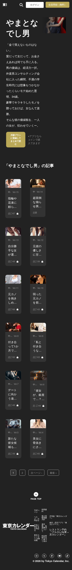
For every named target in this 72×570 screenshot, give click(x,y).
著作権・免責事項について (44, 527)
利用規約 (44, 510)
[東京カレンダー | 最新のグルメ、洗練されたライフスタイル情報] (5, 4)
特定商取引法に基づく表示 (44, 538)
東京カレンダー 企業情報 (37, 537)
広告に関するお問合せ (36, 527)
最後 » (53, 472)
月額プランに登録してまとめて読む (15, 139)
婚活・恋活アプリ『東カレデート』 (58, 523)
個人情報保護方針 (44, 517)
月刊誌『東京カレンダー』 (58, 517)
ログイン (34, 5)
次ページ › (36, 472)
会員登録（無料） (57, 4)
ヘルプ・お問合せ (36, 518)
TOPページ (36, 511)
